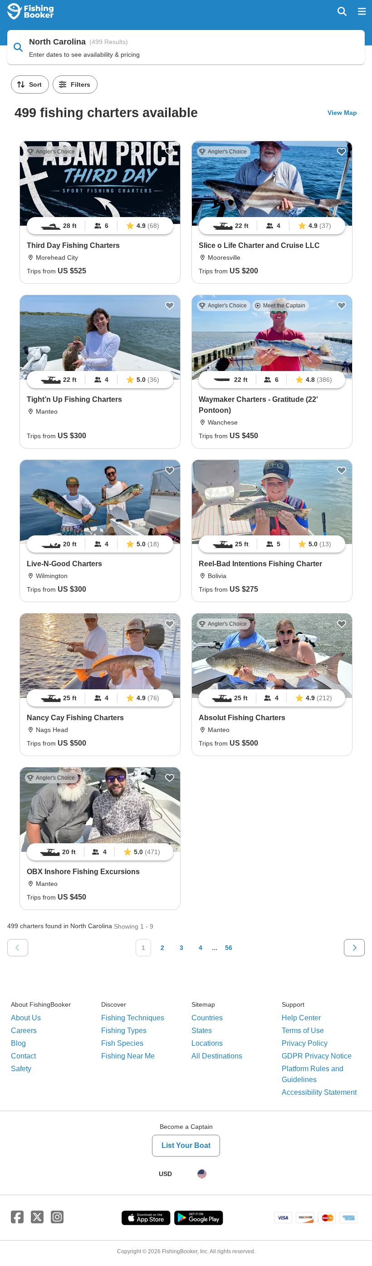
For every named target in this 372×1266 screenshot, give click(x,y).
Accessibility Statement (319, 1092)
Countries (207, 1018)
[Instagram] (57, 1217)
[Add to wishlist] (169, 151)
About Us (26, 1018)
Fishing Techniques (132, 1018)
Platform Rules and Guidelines (312, 1074)
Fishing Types (124, 1030)
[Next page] (354, 947)
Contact (23, 1056)
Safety (21, 1069)
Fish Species (122, 1043)
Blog (18, 1043)
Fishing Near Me (128, 1056)
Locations (207, 1043)
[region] (100, 225)
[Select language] (202, 1174)
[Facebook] (17, 1217)
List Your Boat (186, 1145)
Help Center (301, 1018)
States (201, 1030)
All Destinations (216, 1056)
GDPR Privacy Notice (317, 1056)
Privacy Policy (305, 1043)
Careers (24, 1030)
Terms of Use (303, 1030)
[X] (37, 1217)
